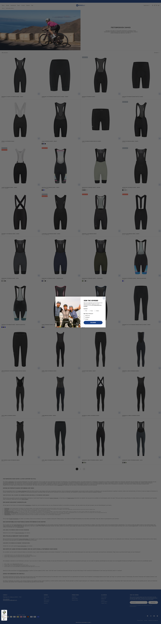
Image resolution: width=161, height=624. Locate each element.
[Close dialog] (104, 298)
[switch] (4, 619)
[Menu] (6, 610)
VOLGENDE (93, 322)
